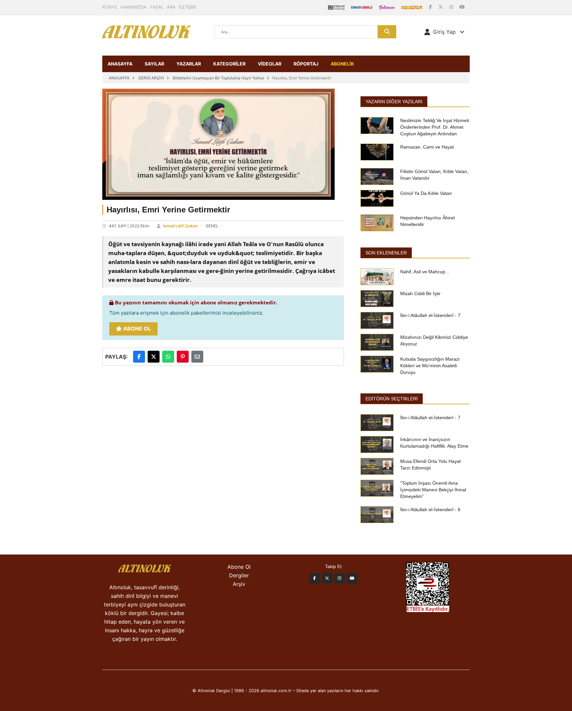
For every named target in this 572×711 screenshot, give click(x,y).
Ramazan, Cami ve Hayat (427, 147)
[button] (444, 31)
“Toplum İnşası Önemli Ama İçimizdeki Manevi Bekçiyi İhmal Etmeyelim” (433, 489)
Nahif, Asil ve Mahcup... (424, 271)
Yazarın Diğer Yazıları (393, 101)
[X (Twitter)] (441, 7)
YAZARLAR (188, 64)
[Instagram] (451, 7)
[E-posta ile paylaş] (197, 357)
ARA (171, 7)
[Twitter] (327, 578)
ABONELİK (342, 64)
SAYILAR (154, 64)
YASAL (157, 7)
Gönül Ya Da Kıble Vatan (426, 193)
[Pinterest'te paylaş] (183, 357)
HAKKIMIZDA (133, 7)
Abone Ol (136, 328)
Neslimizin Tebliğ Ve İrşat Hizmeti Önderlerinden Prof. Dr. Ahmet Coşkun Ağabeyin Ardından (434, 127)
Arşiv (239, 584)
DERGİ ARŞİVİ (151, 77)
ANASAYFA (120, 64)
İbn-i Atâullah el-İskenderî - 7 (430, 315)
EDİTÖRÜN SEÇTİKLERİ (391, 398)
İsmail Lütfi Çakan (180, 225)
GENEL (212, 225)
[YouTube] (462, 7)
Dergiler (239, 575)
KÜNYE (109, 7)
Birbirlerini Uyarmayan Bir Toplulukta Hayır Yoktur (218, 77)
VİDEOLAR (269, 64)
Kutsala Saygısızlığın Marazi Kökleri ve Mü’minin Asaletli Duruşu (429, 365)
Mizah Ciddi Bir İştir (420, 293)
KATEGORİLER (229, 64)
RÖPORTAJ (306, 64)
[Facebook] (431, 7)
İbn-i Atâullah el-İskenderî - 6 (430, 509)
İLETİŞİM (187, 7)
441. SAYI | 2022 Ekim (129, 225)
